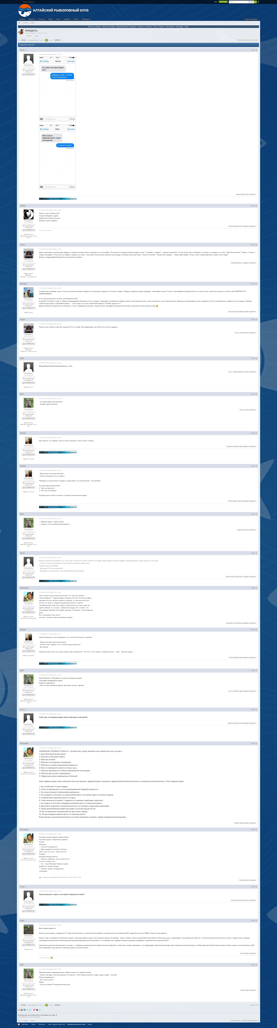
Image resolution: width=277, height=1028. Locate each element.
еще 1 (246, 371)
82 (43, 40)
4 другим (245, 226)
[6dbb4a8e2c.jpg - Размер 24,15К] (57, 88)
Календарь (179, 26)
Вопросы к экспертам (145, 26)
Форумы (31, 19)
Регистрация (223, 1)
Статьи (155, 26)
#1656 (253, 743)
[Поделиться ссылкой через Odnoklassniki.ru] (19, 1009)
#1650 (253, 514)
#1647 (253, 394)
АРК (19, 1020)
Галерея (66, 19)
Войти (215, 1)
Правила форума (235, 1020)
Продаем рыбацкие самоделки (126, 26)
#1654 (253, 670)
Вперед (57, 40)
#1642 (253, 206)
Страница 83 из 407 (33, 40)
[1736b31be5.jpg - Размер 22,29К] (57, 156)
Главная (22, 19)
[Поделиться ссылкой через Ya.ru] (27, 1009)
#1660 (253, 965)
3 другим (245, 262)
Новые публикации (251, 19)
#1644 (253, 284)
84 (49, 40)
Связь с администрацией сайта (56, 1024)
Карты (187, 26)
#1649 (253, 466)
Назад (23, 40)
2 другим (245, 311)
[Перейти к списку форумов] (25, 10)
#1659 (253, 920)
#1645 (253, 319)
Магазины (85, 19)
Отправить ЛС (29, 74)
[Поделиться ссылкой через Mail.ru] (22, 1009)
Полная (33, 1024)
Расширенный (258, 2)
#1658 (253, 887)
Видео (51, 19)
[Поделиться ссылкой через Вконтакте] (25, 1009)
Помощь (90, 1024)
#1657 (253, 829)
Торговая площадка (108, 26)
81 (41, 40)
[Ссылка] (58, 198)
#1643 (253, 245)
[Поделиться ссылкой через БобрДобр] (37, 1009)
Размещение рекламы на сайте (76, 1024)
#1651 (253, 553)
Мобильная (42, 1024)
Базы (76, 19)
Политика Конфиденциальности (250, 1020)
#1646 (253, 358)
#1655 (253, 709)
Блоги (58, 19)
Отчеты (41, 19)
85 (52, 40)
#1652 (253, 588)
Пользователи (170, 26)
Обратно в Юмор (254, 1005)
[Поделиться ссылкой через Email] (40, 1009)
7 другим (245, 576)
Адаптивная (25, 1024)
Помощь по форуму (94, 26)
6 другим (245, 623)
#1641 (253, 50)
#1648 (253, 433)
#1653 (253, 629)
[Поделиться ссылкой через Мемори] (34, 1009)
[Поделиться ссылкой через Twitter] (30, 1009)
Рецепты (161, 26)
